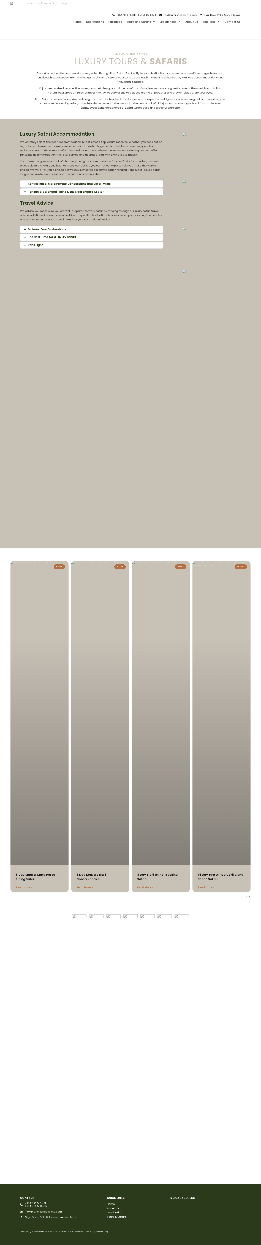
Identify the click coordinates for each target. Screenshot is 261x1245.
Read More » (24, 887)
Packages (115, 22)
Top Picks (209, 22)
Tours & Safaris (117, 1217)
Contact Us (232, 22)
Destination (114, 1212)
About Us (191, 22)
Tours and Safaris (139, 22)
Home (78, 22)
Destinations (95, 22)
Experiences (168, 22)
